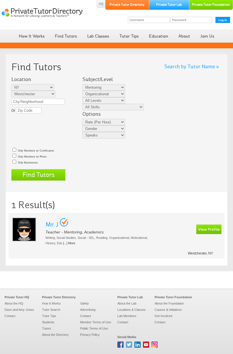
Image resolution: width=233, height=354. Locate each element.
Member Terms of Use (95, 322)
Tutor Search (51, 309)
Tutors (46, 328)
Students (48, 322)
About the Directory (55, 334)
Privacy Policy (90, 334)
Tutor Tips (129, 36)
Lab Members (126, 316)
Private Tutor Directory (59, 297)
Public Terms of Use (94, 328)
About (184, 36)
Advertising (87, 309)
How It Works (32, 36)
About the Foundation (169, 303)
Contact (10, 316)
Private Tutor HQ (17, 297)
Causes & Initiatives (168, 309)
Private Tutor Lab (130, 297)
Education (158, 36)
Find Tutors (66, 36)
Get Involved (163, 316)
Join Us (207, 36)
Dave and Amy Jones (19, 309)
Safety (84, 303)
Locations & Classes (131, 309)
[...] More (69, 243)
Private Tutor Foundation (173, 297)
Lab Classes (98, 36)
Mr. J (51, 224)
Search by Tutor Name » (191, 66)
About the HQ (14, 303)
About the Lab (126, 303)
